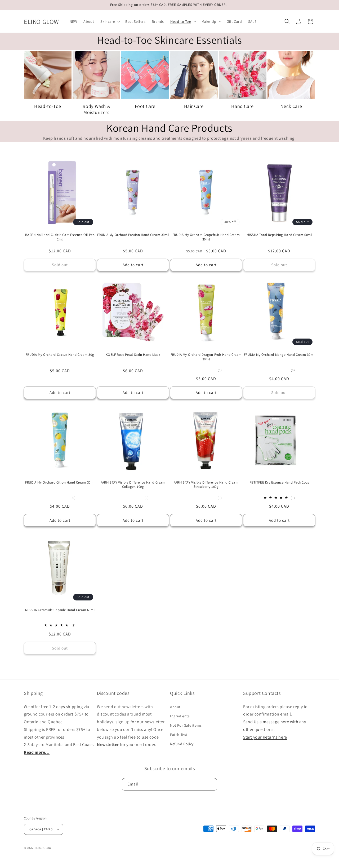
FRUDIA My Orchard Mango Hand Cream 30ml (279, 355)
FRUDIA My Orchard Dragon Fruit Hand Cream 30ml (206, 357)
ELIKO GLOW (43, 848)
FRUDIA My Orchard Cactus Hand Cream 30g (60, 355)
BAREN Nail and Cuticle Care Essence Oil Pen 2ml (60, 237)
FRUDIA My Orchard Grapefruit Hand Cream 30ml (206, 237)
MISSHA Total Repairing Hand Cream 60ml (279, 235)
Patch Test (179, 734)
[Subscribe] (211, 784)
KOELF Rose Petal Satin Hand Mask (133, 355)
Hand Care (242, 106)
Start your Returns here (265, 737)
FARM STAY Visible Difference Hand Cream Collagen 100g (132, 484)
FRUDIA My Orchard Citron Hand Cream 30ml (60, 482)
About (175, 706)
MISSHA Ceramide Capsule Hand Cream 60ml (60, 610)
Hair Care (194, 106)
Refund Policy (182, 743)
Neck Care (291, 106)
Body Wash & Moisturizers (96, 109)
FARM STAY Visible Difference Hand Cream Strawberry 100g (205, 484)
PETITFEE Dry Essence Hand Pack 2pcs (279, 482)
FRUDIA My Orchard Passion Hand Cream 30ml (133, 235)
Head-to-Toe (47, 106)
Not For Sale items (186, 725)
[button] (109, 21)
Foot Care (145, 106)
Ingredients (180, 716)
